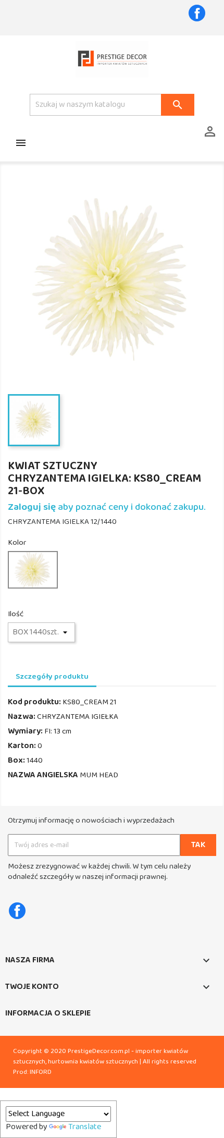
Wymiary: (25, 731)
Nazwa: (21, 717)
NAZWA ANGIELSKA (43, 775)
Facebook (197, 13)
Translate (84, 1127)
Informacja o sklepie (48, 1013)
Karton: (22, 746)
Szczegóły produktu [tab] (52, 676)
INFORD (41, 1072)
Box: (16, 760)
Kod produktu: (34, 702)
